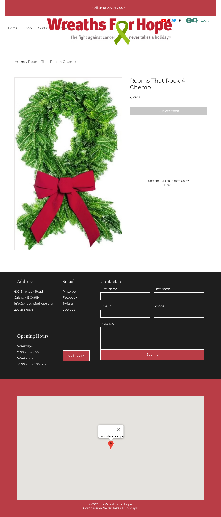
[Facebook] (180, 20)
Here (167, 185)
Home (19, 62)
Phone (159, 306)
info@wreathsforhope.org (33, 303)
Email (105, 306)
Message (107, 323)
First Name (109, 288)
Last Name (163, 288)
